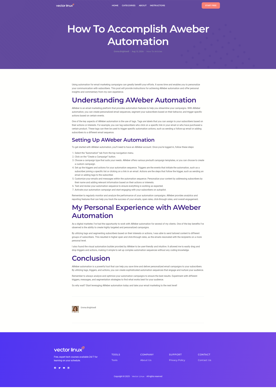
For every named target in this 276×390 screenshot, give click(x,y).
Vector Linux (138, 376)
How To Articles (154, 51)
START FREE (210, 5)
